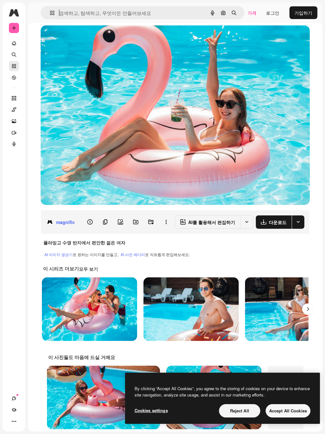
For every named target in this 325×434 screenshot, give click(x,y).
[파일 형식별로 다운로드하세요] (298, 222)
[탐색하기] (14, 77)
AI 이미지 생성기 (58, 254)
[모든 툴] (14, 98)
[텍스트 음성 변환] (14, 144)
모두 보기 (88, 269)
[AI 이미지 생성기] (14, 121)
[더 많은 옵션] (166, 222)
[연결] (14, 398)
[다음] (308, 309)
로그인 (272, 13)
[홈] (14, 43)
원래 (77, 37)
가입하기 (303, 13)
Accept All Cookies (288, 411)
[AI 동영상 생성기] (14, 132)
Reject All (239, 411)
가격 (252, 13)
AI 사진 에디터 (133, 254)
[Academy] (14, 410)
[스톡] (14, 66)
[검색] (14, 55)
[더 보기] (14, 421)
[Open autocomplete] (49, 12)
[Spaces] (14, 110)
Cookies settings (151, 410)
